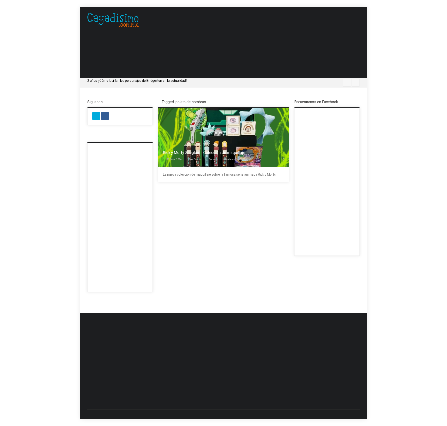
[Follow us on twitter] (96, 116)
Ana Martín (195, 159)
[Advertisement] (275, 42)
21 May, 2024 (174, 159)
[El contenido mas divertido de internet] (113, 20)
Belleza (213, 159)
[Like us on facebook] (105, 116)
